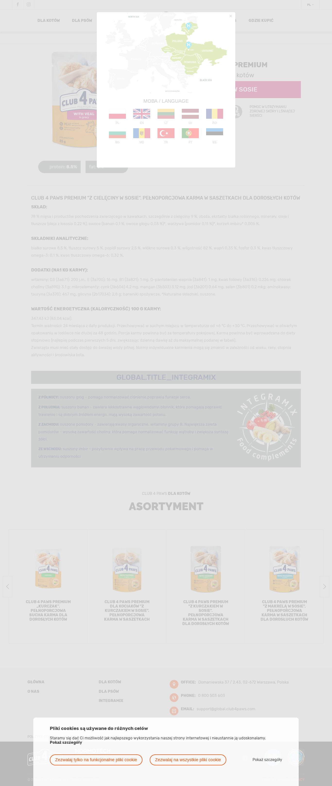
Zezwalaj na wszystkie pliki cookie (188, 759)
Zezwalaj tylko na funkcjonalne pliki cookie (96, 759)
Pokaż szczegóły (66, 742)
